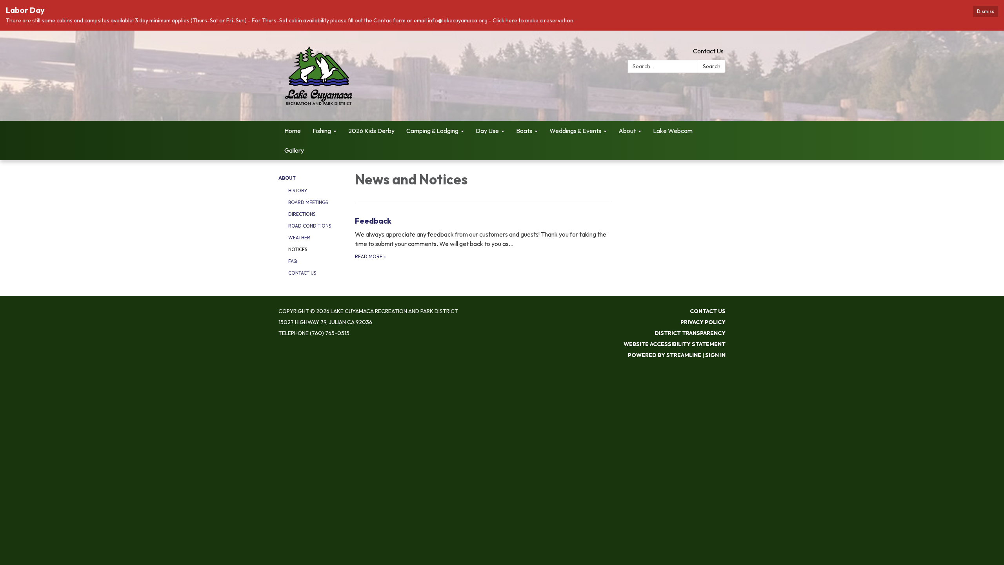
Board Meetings (308, 202)
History (297, 190)
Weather (299, 238)
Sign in (715, 355)
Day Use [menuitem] (487, 131)
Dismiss (985, 11)
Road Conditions (309, 226)
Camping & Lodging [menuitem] (432, 131)
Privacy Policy (703, 322)
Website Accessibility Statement (675, 344)
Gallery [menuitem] (294, 150)
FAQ (292, 261)
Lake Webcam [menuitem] (673, 131)
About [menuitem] (627, 131)
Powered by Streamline (664, 355)
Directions (301, 214)
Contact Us (708, 51)
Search (711, 66)
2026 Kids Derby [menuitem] (371, 131)
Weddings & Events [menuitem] (575, 131)
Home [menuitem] (292, 131)
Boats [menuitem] (524, 131)
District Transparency (690, 333)
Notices (297, 249)
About (287, 178)
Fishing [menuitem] (322, 131)
